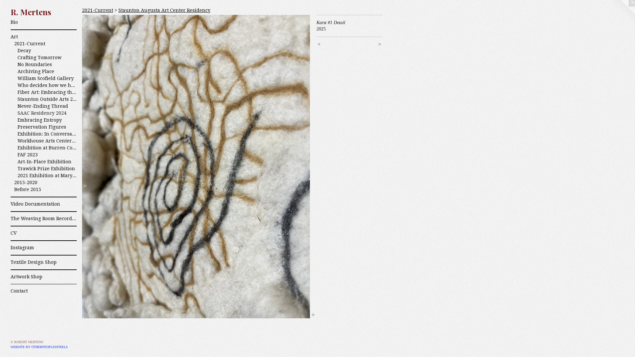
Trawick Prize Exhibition (46, 168)
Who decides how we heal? (47, 85)
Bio (14, 22)
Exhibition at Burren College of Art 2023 (47, 147)
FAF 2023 (28, 154)
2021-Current (29, 43)
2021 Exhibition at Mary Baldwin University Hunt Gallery (47, 175)
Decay (24, 50)
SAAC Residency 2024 (42, 113)
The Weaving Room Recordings (44, 218)
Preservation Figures (42, 127)
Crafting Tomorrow (40, 57)
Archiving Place (36, 71)
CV (14, 233)
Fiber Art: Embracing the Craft (47, 92)
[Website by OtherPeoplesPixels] (622, 13)
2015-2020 (25, 182)
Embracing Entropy (40, 120)
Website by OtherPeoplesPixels (39, 347)
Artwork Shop (26, 276)
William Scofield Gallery (46, 78)
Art (14, 36)
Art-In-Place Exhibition (44, 161)
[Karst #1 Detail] (196, 166)
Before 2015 (27, 189)
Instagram (22, 247)
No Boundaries (35, 64)
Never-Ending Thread (43, 106)
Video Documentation (35, 204)
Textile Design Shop (34, 262)
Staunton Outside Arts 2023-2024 (47, 99)
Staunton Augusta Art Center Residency (164, 10)
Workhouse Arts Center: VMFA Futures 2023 (47, 140)
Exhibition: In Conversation (47, 134)
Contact (19, 291)
